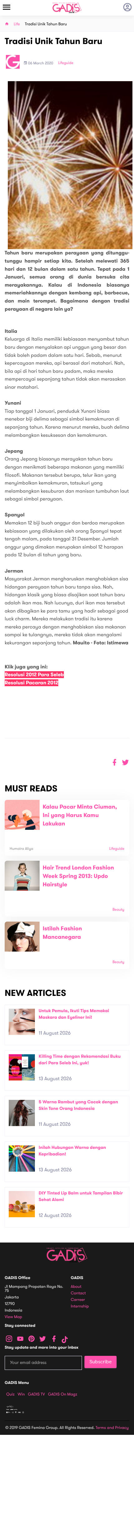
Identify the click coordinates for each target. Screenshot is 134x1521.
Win (21, 1394)
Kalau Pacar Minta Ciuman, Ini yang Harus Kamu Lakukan (80, 815)
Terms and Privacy (112, 1427)
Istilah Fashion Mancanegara (62, 933)
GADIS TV (36, 1394)
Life (17, 24)
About (76, 1287)
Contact (78, 1293)
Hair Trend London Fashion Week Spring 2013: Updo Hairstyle (78, 876)
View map (13, 1317)
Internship (80, 1306)
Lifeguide (66, 63)
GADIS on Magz (62, 1394)
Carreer (78, 1300)
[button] (125, 762)
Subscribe (100, 1361)
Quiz (10, 1394)
